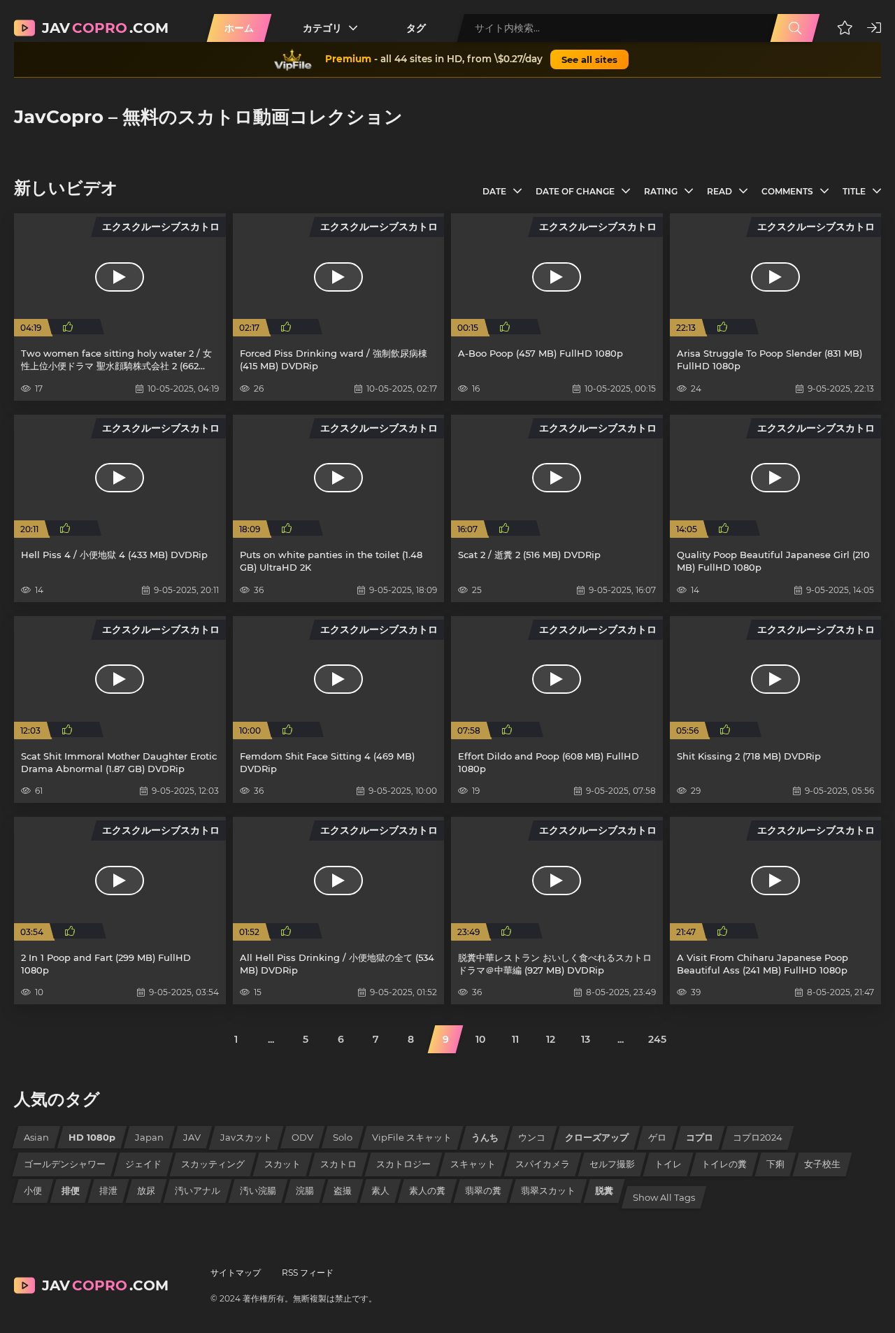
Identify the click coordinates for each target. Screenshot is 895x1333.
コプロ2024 (757, 1137)
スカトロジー (403, 1163)
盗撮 (343, 1190)
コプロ (699, 1137)
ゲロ (657, 1137)
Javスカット (246, 1137)
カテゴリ (322, 28)
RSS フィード (308, 1272)
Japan (149, 1137)
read (719, 191)
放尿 (146, 1190)
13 (585, 1039)
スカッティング (213, 1163)
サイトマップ (235, 1272)
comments (787, 191)
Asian (36, 1137)
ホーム (239, 28)
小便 (33, 1190)
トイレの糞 (724, 1163)
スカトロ (338, 1163)
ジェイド (143, 1163)
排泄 (108, 1190)
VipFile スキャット (412, 1137)
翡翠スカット (548, 1190)
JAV (192, 1137)
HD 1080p (92, 1137)
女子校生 (822, 1163)
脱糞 (604, 1190)
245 (657, 1039)
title (854, 191)
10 (480, 1039)
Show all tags (664, 1197)
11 (515, 1039)
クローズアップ (597, 1137)
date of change (575, 191)
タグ (416, 28)
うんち (485, 1137)
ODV (302, 1137)
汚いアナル (197, 1190)
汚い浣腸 (258, 1190)
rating (661, 191)
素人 (380, 1190)
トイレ (668, 1163)
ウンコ (531, 1137)
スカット (282, 1163)
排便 (71, 1190)
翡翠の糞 (483, 1190)
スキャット (473, 1163)
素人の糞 (427, 1190)
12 (550, 1039)
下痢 (775, 1163)
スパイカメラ (542, 1163)
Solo (342, 1137)
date (494, 191)
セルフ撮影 (612, 1163)
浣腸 (305, 1190)
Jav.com (105, 28)
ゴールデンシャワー (65, 1163)
